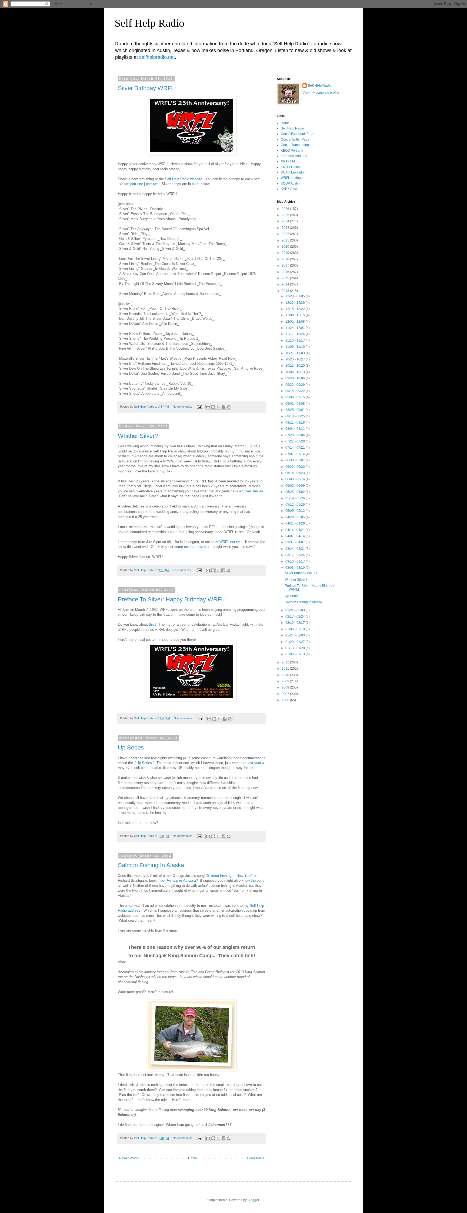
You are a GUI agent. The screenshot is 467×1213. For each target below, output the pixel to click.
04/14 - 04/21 (295, 530)
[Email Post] (199, 406)
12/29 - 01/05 (295, 296)
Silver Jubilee (252, 491)
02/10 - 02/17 (295, 623)
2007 (286, 694)
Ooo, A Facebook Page (297, 134)
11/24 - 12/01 (295, 328)
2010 (286, 675)
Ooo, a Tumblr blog (295, 145)
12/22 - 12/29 (295, 303)
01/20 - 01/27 (295, 642)
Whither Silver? (138, 435)
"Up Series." (144, 763)
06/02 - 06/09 (295, 486)
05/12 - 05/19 (295, 504)
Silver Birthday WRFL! (147, 88)
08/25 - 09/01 (295, 410)
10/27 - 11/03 (295, 353)
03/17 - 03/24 (295, 555)
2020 (286, 246)
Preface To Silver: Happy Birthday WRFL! (172, 599)
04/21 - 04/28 (295, 523)
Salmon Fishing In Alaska (151, 865)
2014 (286, 284)
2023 (286, 228)
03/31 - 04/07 (295, 542)
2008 (286, 687)
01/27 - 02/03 (295, 635)
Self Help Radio (149, 23)
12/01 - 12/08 (295, 321)
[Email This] (208, 407)
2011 (286, 668)
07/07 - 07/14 (295, 454)
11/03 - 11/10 (295, 347)
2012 (286, 662)
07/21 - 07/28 (295, 441)
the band (257, 880)
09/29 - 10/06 (295, 378)
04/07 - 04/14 (295, 536)
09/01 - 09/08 (295, 404)
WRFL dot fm (229, 542)
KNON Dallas (291, 167)
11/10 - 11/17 (295, 340)
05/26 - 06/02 (295, 492)
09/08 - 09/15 (295, 397)
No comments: (183, 406)
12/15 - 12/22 (295, 309)
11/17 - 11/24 (295, 334)
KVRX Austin (290, 189)
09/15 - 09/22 (295, 391)
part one (136, 184)
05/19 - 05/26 (295, 498)
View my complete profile (320, 92)
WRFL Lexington (293, 178)
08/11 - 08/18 (295, 422)
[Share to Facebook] (223, 407)
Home (192, 1158)
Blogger (253, 1200)
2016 (286, 272)
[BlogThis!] (213, 407)
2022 (286, 234)
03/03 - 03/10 (295, 568)
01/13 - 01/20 (295, 648)
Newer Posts (128, 1158)
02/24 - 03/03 (295, 610)
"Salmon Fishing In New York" (229, 876)
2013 (286, 291)
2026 (286, 209)
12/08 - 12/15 (295, 315)
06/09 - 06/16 (295, 479)
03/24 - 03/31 (295, 549)
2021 (286, 240)
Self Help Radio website (183, 179)
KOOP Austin (290, 183)
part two (152, 184)
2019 (286, 253)
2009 (286, 681)
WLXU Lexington (293, 172)
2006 (286, 700)
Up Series (131, 747)
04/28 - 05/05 (295, 517)
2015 (286, 278)
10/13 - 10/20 (295, 365)
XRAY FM (288, 161)
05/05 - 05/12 (295, 511)
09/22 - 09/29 (295, 385)
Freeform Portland (294, 156)
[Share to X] (218, 407)
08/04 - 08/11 (295, 429)
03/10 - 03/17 (295, 561)
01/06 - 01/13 (295, 654)
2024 (286, 221)
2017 (286, 265)
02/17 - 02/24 (295, 616)
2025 (286, 215)
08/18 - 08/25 (295, 416)
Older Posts (255, 1158)
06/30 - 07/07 (295, 460)
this (152, 624)
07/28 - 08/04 (295, 435)
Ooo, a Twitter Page (295, 139)
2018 (286, 259)
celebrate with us (197, 547)
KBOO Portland (292, 150)
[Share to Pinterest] (228, 407)
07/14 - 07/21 (295, 447)
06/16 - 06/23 (295, 473)
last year (254, 763)
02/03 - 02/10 (295, 629)
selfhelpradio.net (157, 57)
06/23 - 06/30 (295, 467)
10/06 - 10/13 (295, 372)
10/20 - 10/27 (295, 359)
